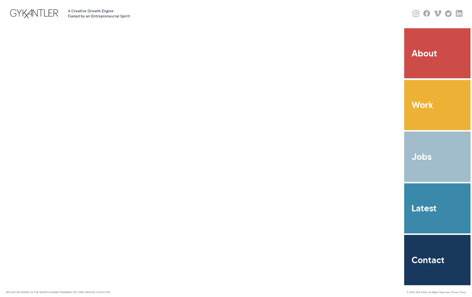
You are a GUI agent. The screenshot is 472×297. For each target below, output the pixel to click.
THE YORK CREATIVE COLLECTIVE (91, 292)
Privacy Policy (458, 292)
